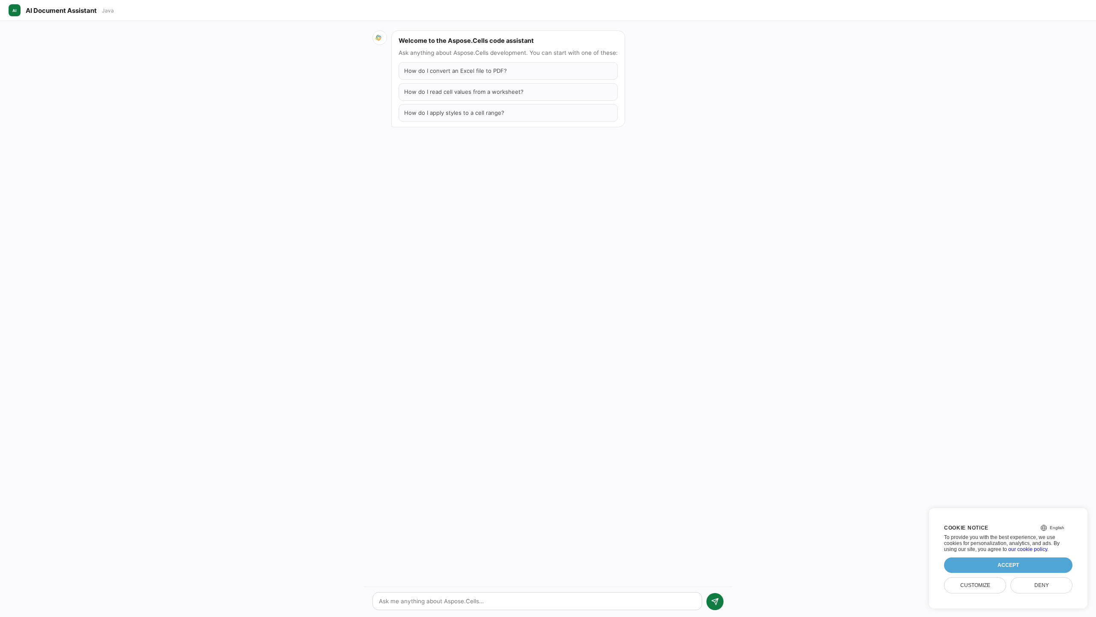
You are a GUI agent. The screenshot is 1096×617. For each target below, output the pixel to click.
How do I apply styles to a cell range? (454, 112)
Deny (1041, 585)
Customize (975, 585)
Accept (1008, 565)
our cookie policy (1027, 549)
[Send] (715, 601)
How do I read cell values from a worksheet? (464, 91)
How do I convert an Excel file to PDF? (455, 70)
